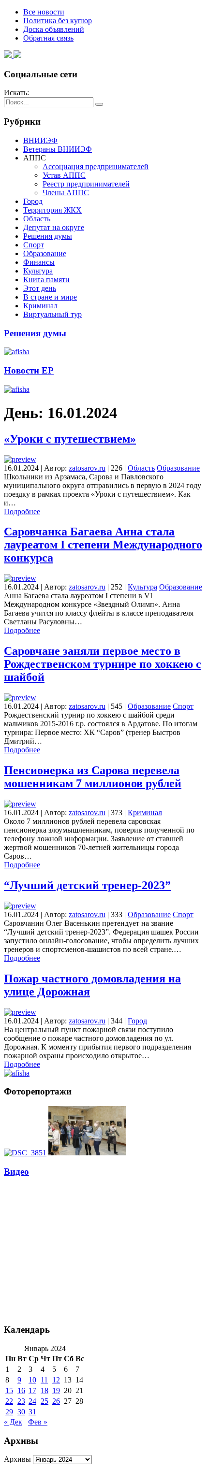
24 (32, 1401)
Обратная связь (48, 38)
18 (44, 1390)
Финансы (39, 262)
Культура (38, 271)
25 (44, 1401)
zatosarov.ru (87, 468)
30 (21, 1412)
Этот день (39, 288)
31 (32, 1412)
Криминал (40, 306)
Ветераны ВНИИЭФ (57, 149)
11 (44, 1380)
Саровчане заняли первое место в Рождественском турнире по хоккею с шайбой (102, 664)
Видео (16, 1171)
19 (56, 1390)
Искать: (16, 92)
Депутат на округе (53, 227)
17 (32, 1390)
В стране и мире (50, 297)
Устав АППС (64, 175)
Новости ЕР (29, 370)
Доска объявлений (53, 29)
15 (9, 1390)
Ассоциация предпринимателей (96, 166)
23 (21, 1401)
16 (21, 1390)
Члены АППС (66, 192)
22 (9, 1401)
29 (9, 1412)
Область (36, 219)
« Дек (13, 1422)
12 (56, 1380)
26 (56, 1401)
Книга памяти (46, 279)
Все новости (43, 12)
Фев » (37, 1422)
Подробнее (22, 511)
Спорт (33, 245)
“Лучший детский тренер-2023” (87, 885)
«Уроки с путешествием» (70, 438)
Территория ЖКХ (52, 210)
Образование (44, 253)
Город (33, 201)
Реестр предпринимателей (86, 184)
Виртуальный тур (52, 314)
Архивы (17, 1459)
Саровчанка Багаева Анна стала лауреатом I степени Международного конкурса (103, 544)
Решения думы (47, 236)
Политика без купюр (57, 20)
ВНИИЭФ (40, 140)
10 (32, 1380)
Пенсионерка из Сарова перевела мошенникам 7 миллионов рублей (92, 777)
